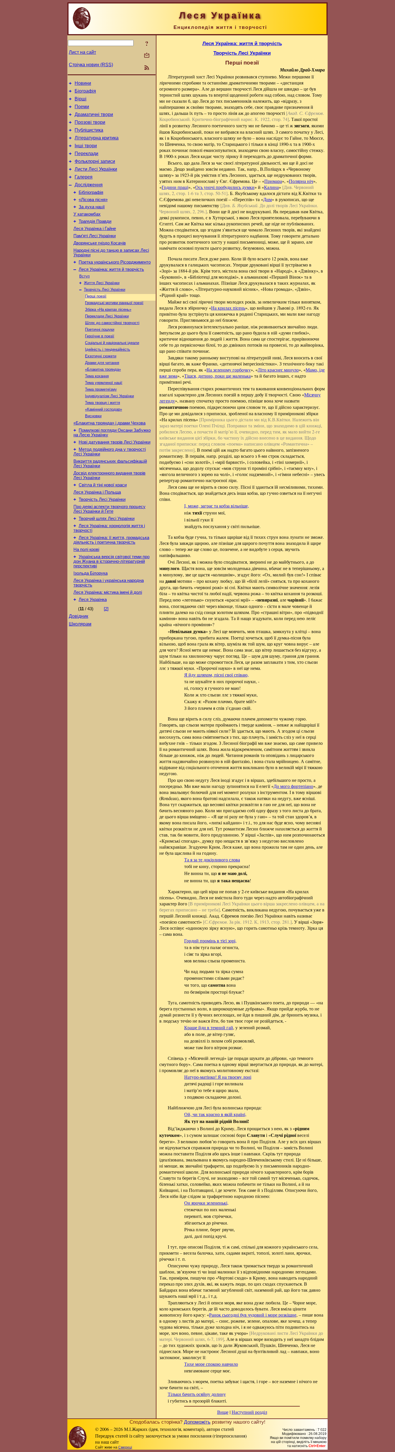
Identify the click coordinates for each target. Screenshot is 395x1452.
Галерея (84, 176)
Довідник (78, 616)
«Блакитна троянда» (103, 369)
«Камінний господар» (103, 409)
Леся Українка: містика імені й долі (107, 592)
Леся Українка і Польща (97, 492)
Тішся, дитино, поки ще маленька (217, 376)
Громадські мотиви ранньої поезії (114, 303)
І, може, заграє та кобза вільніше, (216, 506)
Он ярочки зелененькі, (206, 1203)
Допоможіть (197, 1422)
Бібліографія (91, 192)
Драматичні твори (94, 114)
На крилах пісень (228, 308)
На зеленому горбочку (228, 370)
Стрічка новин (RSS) (91, 64)
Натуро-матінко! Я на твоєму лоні (217, 1077)
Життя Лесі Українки (101, 283)
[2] (106, 608)
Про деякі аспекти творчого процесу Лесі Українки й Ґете (109, 509)
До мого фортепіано (293, 786)
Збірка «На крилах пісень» (108, 309)
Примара (273, 181)
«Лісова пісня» (93, 199)
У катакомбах (87, 214)
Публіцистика (89, 130)
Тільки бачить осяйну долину (197, 1394)
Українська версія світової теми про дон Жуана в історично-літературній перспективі (111, 561)
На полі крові (86, 549)
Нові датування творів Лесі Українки (114, 442)
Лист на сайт (82, 52)
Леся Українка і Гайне (94, 228)
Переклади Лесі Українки (107, 316)
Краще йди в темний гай (208, 1027)
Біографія (85, 91)
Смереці (125, 1447)
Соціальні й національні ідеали (112, 343)
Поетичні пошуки (99, 329)
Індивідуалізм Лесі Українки (109, 396)
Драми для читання (102, 363)
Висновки (93, 416)
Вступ (84, 276)
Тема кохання (97, 376)
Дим (267, 199)
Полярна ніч (301, 181)
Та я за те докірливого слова (212, 860)
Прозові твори (90, 122)
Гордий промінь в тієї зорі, (210, 941)
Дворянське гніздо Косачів (99, 243)
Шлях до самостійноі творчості (112, 323)
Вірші (80, 98)
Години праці (175, 187)
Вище (222, 1412)
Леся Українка (93, 599)
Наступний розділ (249, 1412)
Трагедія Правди (95, 221)
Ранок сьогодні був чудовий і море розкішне (252, 1315)
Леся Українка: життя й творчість (111, 269)
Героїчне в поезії (99, 336)
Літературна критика (97, 137)
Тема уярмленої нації (103, 383)
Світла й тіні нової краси (103, 485)
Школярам (80, 624)
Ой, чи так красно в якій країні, (215, 1114)
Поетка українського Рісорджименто (115, 262)
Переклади (86, 153)
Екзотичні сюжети (100, 356)
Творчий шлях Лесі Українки (106, 518)
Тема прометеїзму (101, 389)
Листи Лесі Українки (96, 169)
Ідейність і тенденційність (107, 349)
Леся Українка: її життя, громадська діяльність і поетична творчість (111, 540)
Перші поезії (95, 296)
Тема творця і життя (102, 402)
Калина (271, 187)
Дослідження (89, 184)
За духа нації (92, 207)
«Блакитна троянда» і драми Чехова (109, 423)
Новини (83, 83)
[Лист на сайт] (146, 56)
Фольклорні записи (95, 161)
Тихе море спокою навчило (211, 1364)
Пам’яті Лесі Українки (94, 236)
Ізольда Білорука (90, 573)
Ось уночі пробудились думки (224, 187)
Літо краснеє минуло (278, 370)
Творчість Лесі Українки (104, 289)
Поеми (82, 106)
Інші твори (86, 145)
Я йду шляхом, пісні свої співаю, (216, 675)
